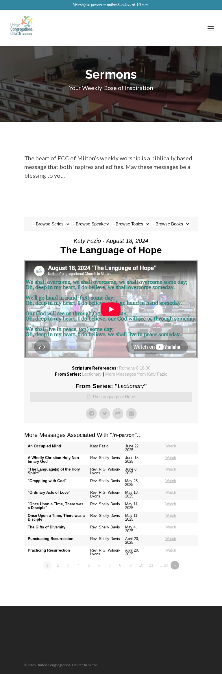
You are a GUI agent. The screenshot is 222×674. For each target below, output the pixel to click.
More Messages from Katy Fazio (136, 374)
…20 (164, 565)
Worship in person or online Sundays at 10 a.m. (111, 4)
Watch (170, 446)
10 (141, 565)
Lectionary (92, 374)
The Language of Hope (113, 396)
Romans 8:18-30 (134, 368)
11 (151, 565)
